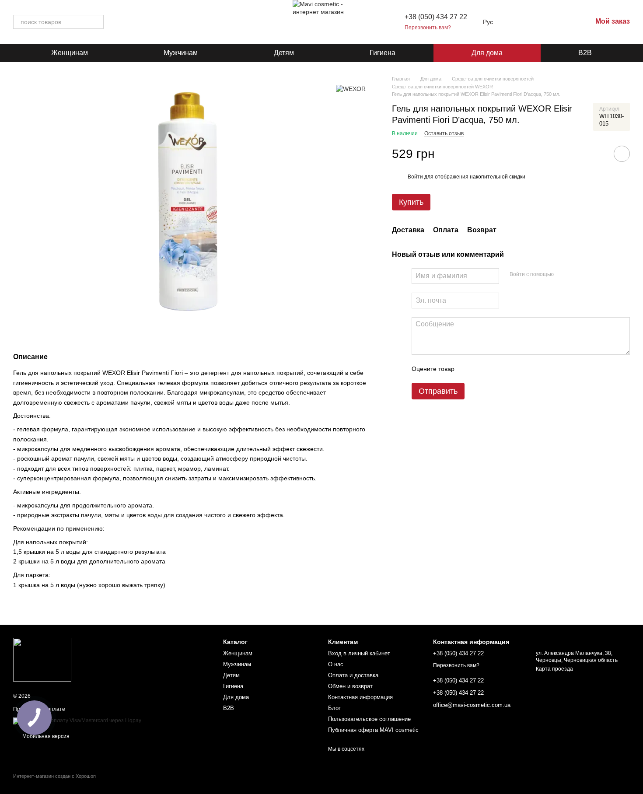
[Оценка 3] (497, 369)
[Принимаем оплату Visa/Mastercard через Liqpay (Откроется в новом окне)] (77, 720)
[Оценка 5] (525, 369)
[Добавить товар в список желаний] (622, 154)
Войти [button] (415, 177)
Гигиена (382, 52)
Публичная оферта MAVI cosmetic (373, 730)
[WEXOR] (351, 88)
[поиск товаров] (97, 22)
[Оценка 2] (483, 369)
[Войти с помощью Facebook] (563, 274)
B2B (585, 52)
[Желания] (539, 22)
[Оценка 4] (511, 369)
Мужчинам (181, 52)
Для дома (487, 52)
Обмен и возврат (350, 686)
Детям (284, 52)
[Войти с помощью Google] (577, 274)
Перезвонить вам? (428, 27)
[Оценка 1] (469, 369)
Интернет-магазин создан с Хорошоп (54, 776)
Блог (334, 708)
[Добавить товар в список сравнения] (597, 154)
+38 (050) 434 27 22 (436, 17)
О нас (335, 664)
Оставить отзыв (444, 133)
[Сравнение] (562, 22)
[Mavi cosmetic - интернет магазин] (42, 659)
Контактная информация (360, 697)
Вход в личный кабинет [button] (359, 653)
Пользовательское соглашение (369, 719)
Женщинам (69, 52)
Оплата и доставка (353, 675)
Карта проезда (554, 669)
